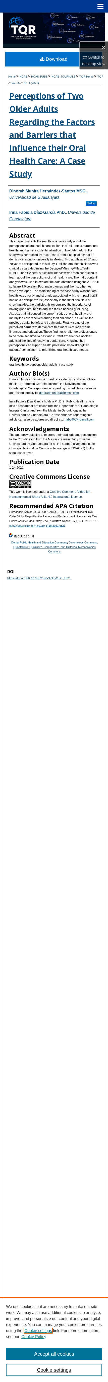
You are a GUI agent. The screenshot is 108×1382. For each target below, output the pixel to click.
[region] (54, 1339)
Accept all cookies (54, 1354)
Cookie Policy (33, 1337)
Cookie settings (38, 1331)
